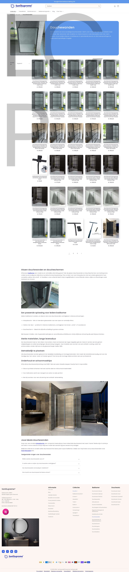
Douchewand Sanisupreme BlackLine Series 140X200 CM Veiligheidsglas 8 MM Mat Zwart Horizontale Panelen (39, 114)
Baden (74, 504)
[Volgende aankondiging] (118, 1)
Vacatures (50, 516)
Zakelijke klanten (52, 495)
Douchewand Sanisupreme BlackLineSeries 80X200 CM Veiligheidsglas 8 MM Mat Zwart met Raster (39, 146)
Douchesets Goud (115, 493)
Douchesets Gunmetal (116, 496)
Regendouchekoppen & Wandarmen (98, 510)
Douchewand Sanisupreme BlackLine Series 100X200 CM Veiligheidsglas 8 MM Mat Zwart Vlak (75, 83)
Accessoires (76, 507)
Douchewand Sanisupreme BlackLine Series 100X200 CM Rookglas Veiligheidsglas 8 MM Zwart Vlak (111, 242)
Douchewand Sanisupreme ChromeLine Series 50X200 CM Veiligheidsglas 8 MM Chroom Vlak (57, 178)
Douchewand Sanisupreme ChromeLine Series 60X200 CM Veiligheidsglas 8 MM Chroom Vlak (75, 178)
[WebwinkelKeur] (5, 511)
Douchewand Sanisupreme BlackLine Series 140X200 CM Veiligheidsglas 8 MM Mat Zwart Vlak (39, 83)
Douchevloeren (96, 523)
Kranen (74, 496)
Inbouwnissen (95, 502)
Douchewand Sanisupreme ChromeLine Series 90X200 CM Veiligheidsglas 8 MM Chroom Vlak (40, 210)
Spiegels (75, 512)
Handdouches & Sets (97, 514)
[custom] (7, 551)
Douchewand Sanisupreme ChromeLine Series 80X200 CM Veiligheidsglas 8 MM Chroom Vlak (111, 178)
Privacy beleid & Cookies (54, 500)
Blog (49, 492)
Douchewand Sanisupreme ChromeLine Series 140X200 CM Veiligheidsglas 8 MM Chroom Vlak (93, 210)
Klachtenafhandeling (53, 511)
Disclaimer (50, 508)
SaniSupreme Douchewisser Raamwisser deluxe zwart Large (75, 241)
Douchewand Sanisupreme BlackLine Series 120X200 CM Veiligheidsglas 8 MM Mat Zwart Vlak (57, 83)
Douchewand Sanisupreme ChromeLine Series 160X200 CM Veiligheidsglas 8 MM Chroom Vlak (111, 210)
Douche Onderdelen (97, 504)
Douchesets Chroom (116, 499)
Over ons (50, 489)
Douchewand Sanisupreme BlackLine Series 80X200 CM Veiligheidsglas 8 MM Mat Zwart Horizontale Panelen (110, 114)
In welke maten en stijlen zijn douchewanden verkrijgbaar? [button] (39, 463)
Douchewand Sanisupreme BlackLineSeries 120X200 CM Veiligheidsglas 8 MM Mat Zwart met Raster (93, 146)
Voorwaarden (51, 503)
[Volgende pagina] (81, 253)
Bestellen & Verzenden (54, 497)
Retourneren (51, 506)
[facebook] (3, 551)
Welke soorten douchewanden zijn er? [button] (33, 459)
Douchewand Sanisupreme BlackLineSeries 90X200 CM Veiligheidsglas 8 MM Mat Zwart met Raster (57, 146)
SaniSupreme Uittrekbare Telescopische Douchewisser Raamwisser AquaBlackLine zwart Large (93, 242)
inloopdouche (40, 443)
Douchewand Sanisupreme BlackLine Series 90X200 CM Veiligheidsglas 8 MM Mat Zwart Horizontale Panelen (93, 114)
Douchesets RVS (115, 504)
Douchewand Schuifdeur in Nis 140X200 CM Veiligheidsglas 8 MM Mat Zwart (40, 242)
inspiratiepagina (26, 451)
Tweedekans (76, 515)
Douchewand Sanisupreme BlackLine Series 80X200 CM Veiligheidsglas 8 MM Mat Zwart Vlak (110, 83)
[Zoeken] (99, 6)
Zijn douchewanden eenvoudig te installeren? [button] (35, 468)
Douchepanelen (96, 499)
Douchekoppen (96, 526)
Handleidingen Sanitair (54, 514)
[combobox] (73, 6)
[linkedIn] (11, 551)
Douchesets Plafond (97, 496)
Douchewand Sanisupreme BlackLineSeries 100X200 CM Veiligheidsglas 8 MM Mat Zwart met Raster (75, 146)
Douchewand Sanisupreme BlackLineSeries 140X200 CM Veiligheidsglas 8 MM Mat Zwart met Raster (111, 146)
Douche (18, 14)
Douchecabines (96, 529)
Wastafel (75, 499)
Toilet (74, 502)
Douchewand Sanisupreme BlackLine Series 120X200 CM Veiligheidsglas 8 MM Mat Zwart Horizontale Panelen (57, 114)
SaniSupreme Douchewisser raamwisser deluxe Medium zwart (39, 178)
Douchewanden (96, 516)
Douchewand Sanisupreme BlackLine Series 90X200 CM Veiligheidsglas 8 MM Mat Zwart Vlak (93, 83)
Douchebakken (96, 531)
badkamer (31, 273)
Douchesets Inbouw (97, 491)
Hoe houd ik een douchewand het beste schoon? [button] (36, 472)
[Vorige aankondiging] (10, 1)
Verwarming (76, 510)
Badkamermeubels (77, 493)
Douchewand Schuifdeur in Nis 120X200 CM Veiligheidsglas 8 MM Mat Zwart (57, 242)
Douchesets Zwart (115, 491)
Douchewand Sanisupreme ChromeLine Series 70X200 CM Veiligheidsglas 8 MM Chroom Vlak (93, 178)
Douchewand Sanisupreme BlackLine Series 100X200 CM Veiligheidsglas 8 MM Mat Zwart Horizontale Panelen (75, 114)
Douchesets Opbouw (97, 493)
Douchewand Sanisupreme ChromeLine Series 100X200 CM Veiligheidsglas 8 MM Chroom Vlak (57, 210)
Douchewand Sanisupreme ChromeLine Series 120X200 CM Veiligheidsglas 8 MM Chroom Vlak (75, 210)
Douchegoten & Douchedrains (99, 507)
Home (12, 14)
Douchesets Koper (116, 502)
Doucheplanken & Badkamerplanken (96, 520)
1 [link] (69, 253)
